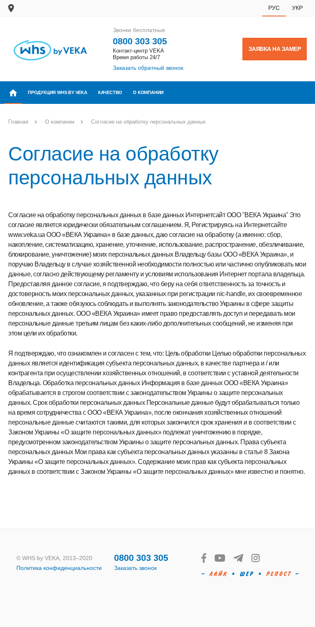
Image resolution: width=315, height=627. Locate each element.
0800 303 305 (140, 41)
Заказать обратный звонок (148, 67)
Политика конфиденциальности (59, 568)
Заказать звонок (135, 568)
